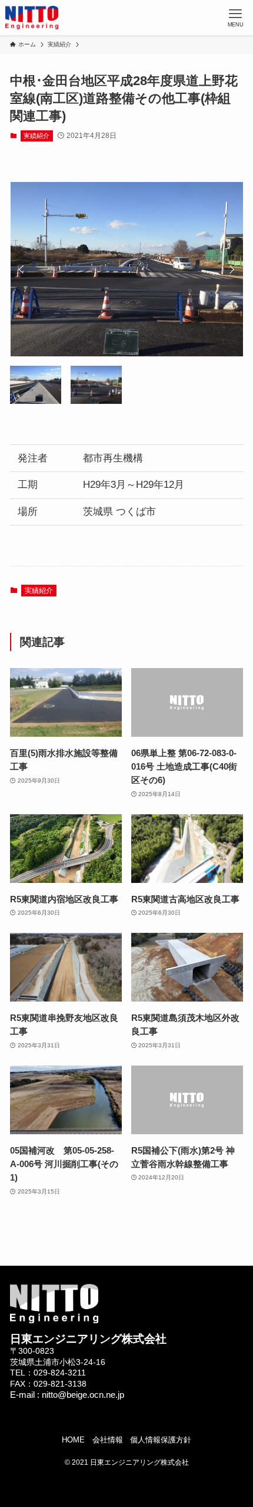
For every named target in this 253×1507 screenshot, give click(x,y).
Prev (23, 269)
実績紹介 (36, 135)
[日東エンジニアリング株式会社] (31, 17)
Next (230, 269)
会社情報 (107, 1439)
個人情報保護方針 (160, 1439)
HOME (73, 1439)
